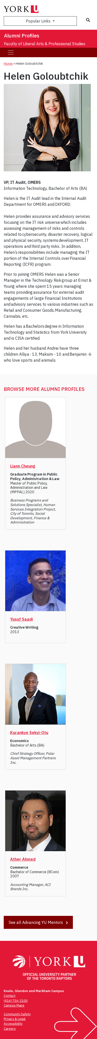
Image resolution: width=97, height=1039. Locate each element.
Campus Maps (14, 1005)
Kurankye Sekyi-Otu (29, 732)
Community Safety (17, 1014)
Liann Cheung (22, 466)
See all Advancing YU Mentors (36, 922)
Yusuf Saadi (21, 619)
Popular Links (38, 20)
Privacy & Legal (14, 1019)
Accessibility (13, 1024)
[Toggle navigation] (10, 52)
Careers (10, 1029)
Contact (9, 996)
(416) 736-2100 (16, 1001)
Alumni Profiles (21, 35)
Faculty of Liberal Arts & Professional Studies (44, 43)
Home (8, 63)
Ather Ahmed (23, 859)
